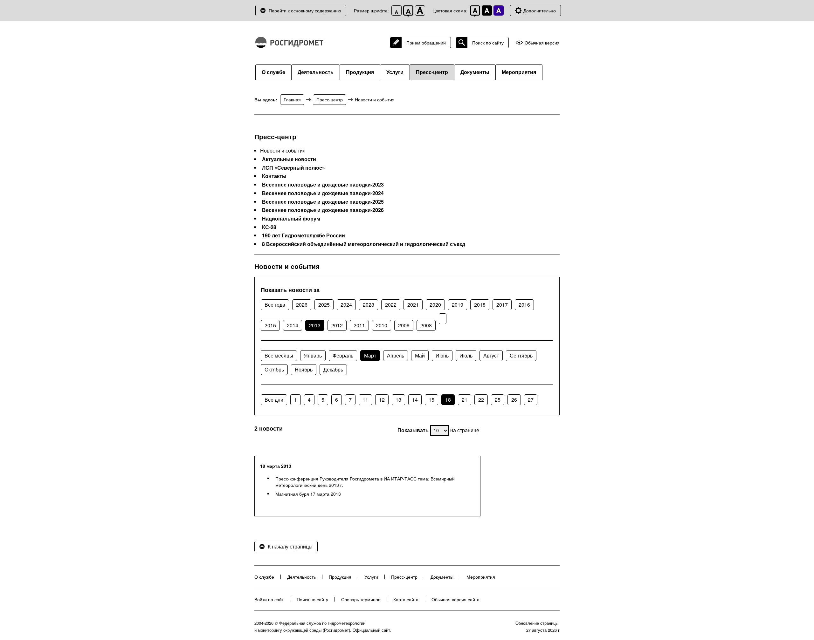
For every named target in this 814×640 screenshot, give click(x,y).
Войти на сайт (269, 599)
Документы (474, 72)
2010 (381, 325)
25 (497, 399)
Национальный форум (291, 218)
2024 (346, 304)
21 (464, 399)
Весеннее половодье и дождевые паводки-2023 (323, 184)
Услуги (395, 72)
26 (514, 399)
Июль (466, 355)
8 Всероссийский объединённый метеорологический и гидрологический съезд (363, 244)
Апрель (395, 355)
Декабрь (333, 369)
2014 (292, 325)
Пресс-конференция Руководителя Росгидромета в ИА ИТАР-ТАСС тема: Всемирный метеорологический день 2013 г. (365, 481)
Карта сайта (405, 599)
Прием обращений (426, 42)
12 (382, 399)
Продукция (360, 72)
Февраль (343, 355)
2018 (480, 304)
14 (415, 399)
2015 (270, 325)
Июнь (442, 355)
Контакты (274, 176)
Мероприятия (519, 72)
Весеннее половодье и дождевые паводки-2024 (323, 193)
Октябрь (274, 369)
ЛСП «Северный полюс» (293, 167)
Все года (275, 304)
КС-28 (269, 227)
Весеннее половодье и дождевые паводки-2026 (323, 210)
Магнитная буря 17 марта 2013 (308, 494)
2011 (359, 325)
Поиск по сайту (488, 42)
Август (491, 355)
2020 (435, 304)
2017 (502, 304)
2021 (413, 304)
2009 (404, 325)
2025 (324, 304)
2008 (426, 325)
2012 (337, 325)
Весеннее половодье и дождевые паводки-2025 (323, 201)
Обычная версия (542, 43)
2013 (315, 325)
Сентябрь (521, 355)
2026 (301, 304)
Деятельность (316, 72)
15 (431, 399)
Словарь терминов (360, 599)
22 (481, 399)
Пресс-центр (432, 72)
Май (420, 355)
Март (370, 355)
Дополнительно (539, 10)
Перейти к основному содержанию (305, 10)
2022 (391, 304)
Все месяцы (279, 355)
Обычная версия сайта (455, 599)
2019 (457, 304)
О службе (273, 72)
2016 (524, 304)
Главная (292, 99)
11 (365, 399)
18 (448, 399)
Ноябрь (304, 369)
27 (531, 399)
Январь (313, 355)
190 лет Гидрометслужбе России (303, 235)
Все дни (274, 399)
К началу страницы (290, 546)
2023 (368, 304)
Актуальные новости (289, 159)
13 (398, 399)
